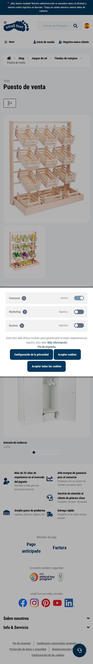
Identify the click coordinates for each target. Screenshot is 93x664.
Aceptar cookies (67, 354)
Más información (57, 342)
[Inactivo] (79, 311)
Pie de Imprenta (47, 347)
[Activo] (79, 298)
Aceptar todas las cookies (46, 366)
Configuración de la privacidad (31, 354)
